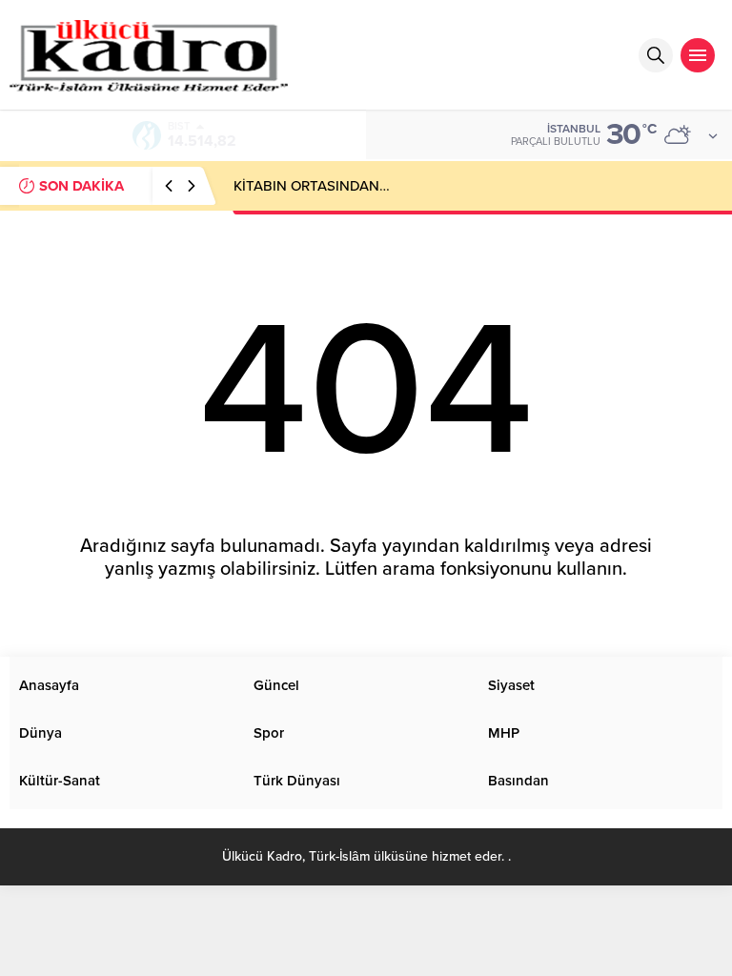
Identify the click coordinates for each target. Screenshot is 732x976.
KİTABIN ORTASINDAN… (312, 185)
